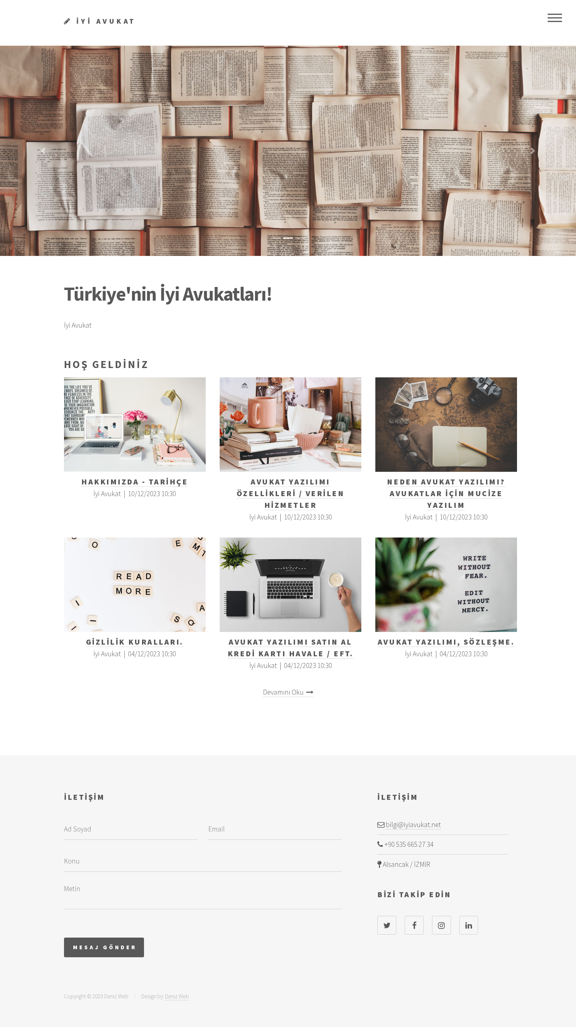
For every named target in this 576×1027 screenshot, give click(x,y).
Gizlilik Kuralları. (135, 642)
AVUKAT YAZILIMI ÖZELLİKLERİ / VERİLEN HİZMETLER (291, 493)
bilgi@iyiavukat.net (413, 824)
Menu (554, 17)
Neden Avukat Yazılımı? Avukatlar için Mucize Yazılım (446, 493)
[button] (43, 151)
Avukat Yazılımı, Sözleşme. (446, 642)
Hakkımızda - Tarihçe (134, 481)
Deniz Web (177, 996)
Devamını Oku (284, 692)
